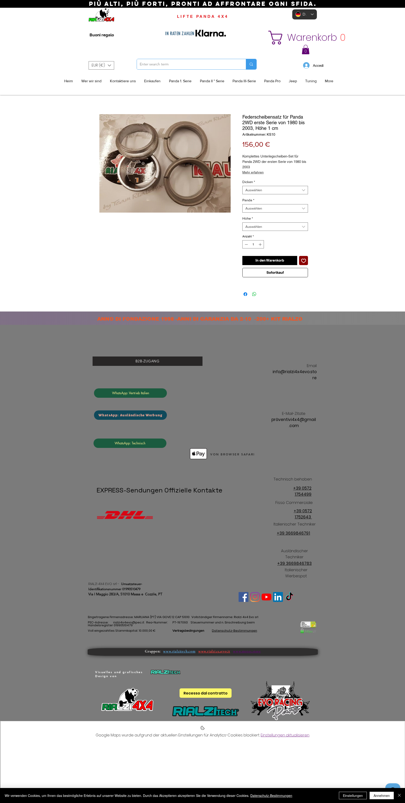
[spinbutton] (253, 244)
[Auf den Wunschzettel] (303, 260)
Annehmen (382, 795)
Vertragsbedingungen (188, 630)
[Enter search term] (251, 64)
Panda (248, 200)
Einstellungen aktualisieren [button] (285, 735)
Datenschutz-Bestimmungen (271, 795)
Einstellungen (353, 795)
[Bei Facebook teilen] (245, 294)
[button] (302, 38)
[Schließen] (399, 795)
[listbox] (101, 65)
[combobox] (275, 190)
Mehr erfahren (253, 172)
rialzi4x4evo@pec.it (128, 622)
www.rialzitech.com (179, 651)
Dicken (248, 182)
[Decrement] (246, 244)
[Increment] (260, 244)
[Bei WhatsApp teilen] (254, 294)
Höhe (247, 218)
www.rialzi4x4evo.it (214, 651)
